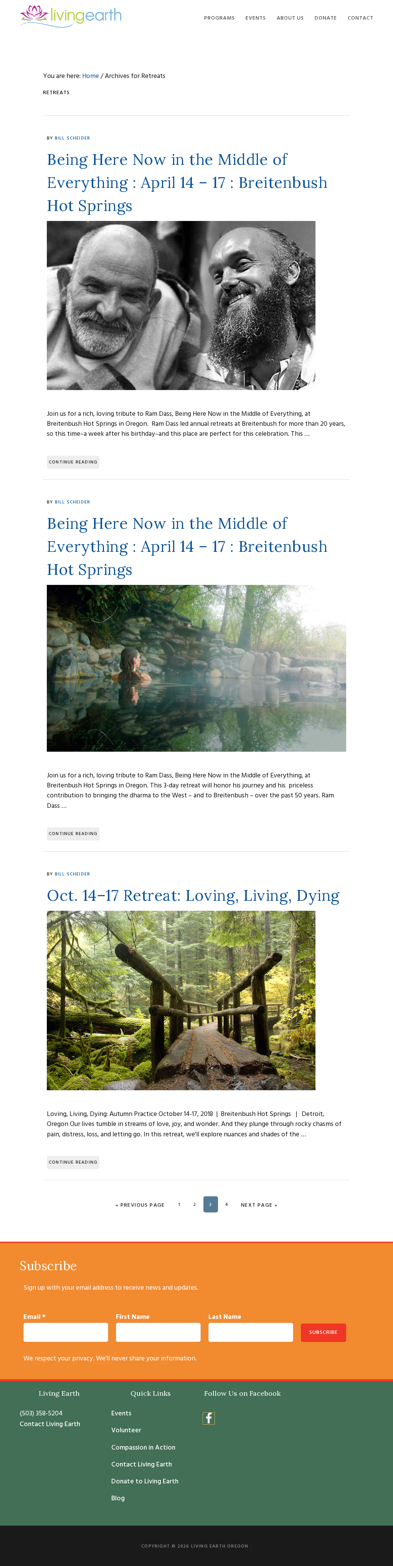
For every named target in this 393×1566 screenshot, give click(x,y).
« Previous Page (140, 1205)
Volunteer (126, 1430)
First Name (133, 1317)
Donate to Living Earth (144, 1481)
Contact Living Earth (50, 1424)
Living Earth (70, 16)
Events (121, 1413)
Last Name (224, 1317)
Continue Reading (73, 462)
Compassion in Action (143, 1448)
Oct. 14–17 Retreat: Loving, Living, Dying (193, 895)
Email (34, 1317)
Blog (118, 1498)
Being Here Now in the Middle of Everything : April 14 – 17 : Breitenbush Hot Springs (187, 182)
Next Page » (259, 1205)
